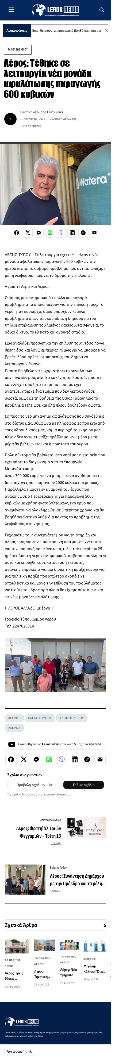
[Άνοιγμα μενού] (11, 9)
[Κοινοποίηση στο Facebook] (16, 233)
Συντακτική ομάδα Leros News (41, 112)
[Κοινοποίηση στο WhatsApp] (50, 233)
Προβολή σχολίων (34, 785)
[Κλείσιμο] (106, 31)
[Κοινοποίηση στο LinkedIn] (72, 233)
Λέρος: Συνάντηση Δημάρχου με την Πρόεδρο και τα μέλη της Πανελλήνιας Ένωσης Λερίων (77, 880)
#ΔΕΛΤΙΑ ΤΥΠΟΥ (40, 718)
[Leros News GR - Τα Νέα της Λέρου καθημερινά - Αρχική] (55, 10)
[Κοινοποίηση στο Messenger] (39, 233)
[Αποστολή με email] (94, 233)
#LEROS (14, 718)
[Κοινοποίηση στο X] (28, 233)
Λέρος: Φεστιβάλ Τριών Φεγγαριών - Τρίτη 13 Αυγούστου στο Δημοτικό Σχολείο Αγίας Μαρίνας (37, 832)
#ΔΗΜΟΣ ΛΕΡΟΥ (72, 718)
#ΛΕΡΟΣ (14, 728)
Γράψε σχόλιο (83, 785)
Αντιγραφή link (19, 1051)
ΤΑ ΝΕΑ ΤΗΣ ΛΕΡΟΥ (18, 50)
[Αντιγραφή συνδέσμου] (83, 233)
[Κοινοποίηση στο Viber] (61, 233)
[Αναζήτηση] (101, 9)
